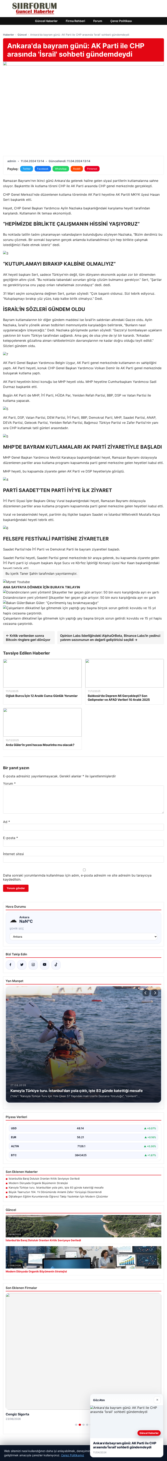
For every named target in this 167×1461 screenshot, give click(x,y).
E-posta (10, 838)
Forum (97, 21)
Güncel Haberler (46, 21)
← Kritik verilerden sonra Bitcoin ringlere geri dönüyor (28, 638)
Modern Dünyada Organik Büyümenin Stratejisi (38, 1183)
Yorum (9, 783)
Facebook (42, 168)
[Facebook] (10, 965)
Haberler (8, 34)
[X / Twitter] (21, 965)
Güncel (22, 34)
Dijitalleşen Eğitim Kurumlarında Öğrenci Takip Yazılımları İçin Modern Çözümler (58, 1196)
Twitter (27, 168)
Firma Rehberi (75, 21)
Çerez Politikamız (72, 1455)
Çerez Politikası (121, 21)
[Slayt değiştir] (76, 1425)
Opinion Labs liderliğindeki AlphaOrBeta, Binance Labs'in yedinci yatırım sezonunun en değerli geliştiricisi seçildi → (110, 638)
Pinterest (92, 168)
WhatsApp (61, 168)
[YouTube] (44, 965)
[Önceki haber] (146, 992)
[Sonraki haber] (154, 992)
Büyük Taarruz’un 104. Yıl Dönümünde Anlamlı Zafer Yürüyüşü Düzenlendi (55, 1192)
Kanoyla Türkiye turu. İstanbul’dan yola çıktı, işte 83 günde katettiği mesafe (56, 1187)
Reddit (76, 168)
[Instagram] (33, 965)
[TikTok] (56, 965)
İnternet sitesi (13, 854)
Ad (6, 822)
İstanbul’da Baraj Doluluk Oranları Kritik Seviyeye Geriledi (44, 1178)
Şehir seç (17, 928)
